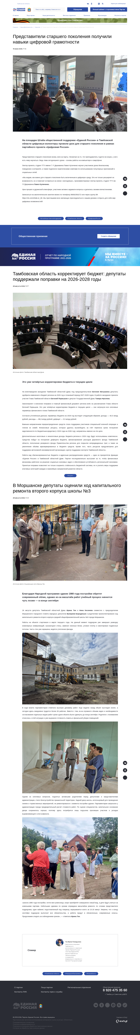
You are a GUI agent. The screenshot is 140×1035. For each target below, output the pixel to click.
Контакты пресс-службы (51, 992)
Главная (15, 27)
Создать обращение (108, 236)
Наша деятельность (49, 15)
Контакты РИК (20, 992)
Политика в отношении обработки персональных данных (32, 1026)
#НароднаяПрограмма (72, 973)
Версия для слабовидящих (118, 3)
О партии (16, 15)
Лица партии (31, 15)
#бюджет (70, 475)
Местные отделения (69, 15)
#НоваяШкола (91, 973)
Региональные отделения (79, 987)
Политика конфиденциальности (24, 1024)
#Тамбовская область (75, 218)
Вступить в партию (120, 15)
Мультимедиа (102, 15)
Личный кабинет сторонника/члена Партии (109, 9)
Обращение (77, 9)
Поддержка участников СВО (70, 20)
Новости (37, 27)
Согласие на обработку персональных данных (29, 1028)
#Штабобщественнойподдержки (50, 218)
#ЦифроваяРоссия (94, 218)
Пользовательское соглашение (23, 1022)
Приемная (87, 15)
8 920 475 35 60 (115, 990)
